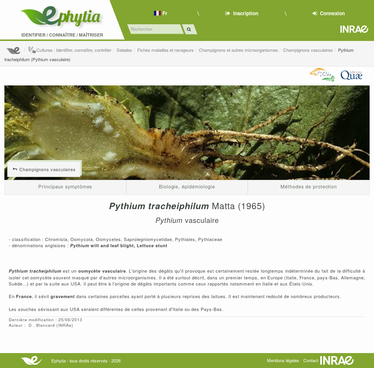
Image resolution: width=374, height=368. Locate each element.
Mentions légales (283, 360)
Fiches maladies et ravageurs (165, 50)
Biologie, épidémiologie (187, 186)
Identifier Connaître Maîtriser (62, 35)
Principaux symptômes (65, 186)
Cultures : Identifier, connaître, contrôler (74, 50)
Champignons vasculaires (308, 50)
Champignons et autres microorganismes (238, 50)
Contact (310, 360)
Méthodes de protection (308, 186)
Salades (124, 50)
